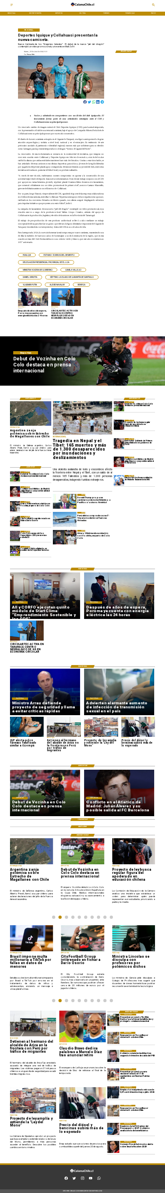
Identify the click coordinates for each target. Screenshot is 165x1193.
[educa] (119, 425)
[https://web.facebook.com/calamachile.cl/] (66, 1179)
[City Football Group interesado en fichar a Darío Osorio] (15, 521)
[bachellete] (119, 480)
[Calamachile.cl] (11, 6)
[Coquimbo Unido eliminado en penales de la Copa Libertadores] (15, 551)
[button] (27, 255)
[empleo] (113, 1092)
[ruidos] (113, 1020)
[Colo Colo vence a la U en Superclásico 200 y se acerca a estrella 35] (15, 536)
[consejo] (113, 1147)
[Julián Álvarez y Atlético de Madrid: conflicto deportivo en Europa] (119, 462)
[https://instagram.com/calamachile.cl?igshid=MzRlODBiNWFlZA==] (82, 1179)
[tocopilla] (113, 1038)
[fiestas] (113, 1074)
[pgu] (113, 1129)
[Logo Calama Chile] (83, 8)
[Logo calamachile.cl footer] (82, 1174)
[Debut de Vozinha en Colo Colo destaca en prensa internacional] (119, 406)
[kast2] (119, 443)
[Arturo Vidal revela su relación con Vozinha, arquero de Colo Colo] (15, 506)
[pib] (113, 1056)
